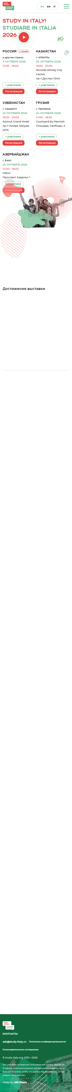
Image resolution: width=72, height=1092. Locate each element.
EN (49, 6)
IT (54, 6)
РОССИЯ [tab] (15, 389)
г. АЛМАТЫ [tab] (42, 389)
